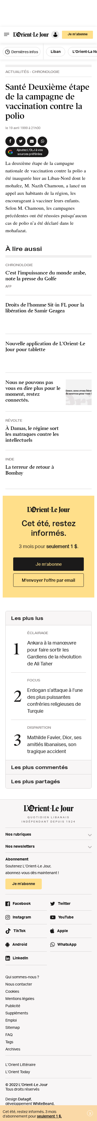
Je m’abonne (49, 564)
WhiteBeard (43, 1103)
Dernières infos (24, 51)
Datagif (24, 1099)
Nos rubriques (18, 834)
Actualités (17, 71)
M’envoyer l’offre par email (48, 580)
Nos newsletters (20, 846)
